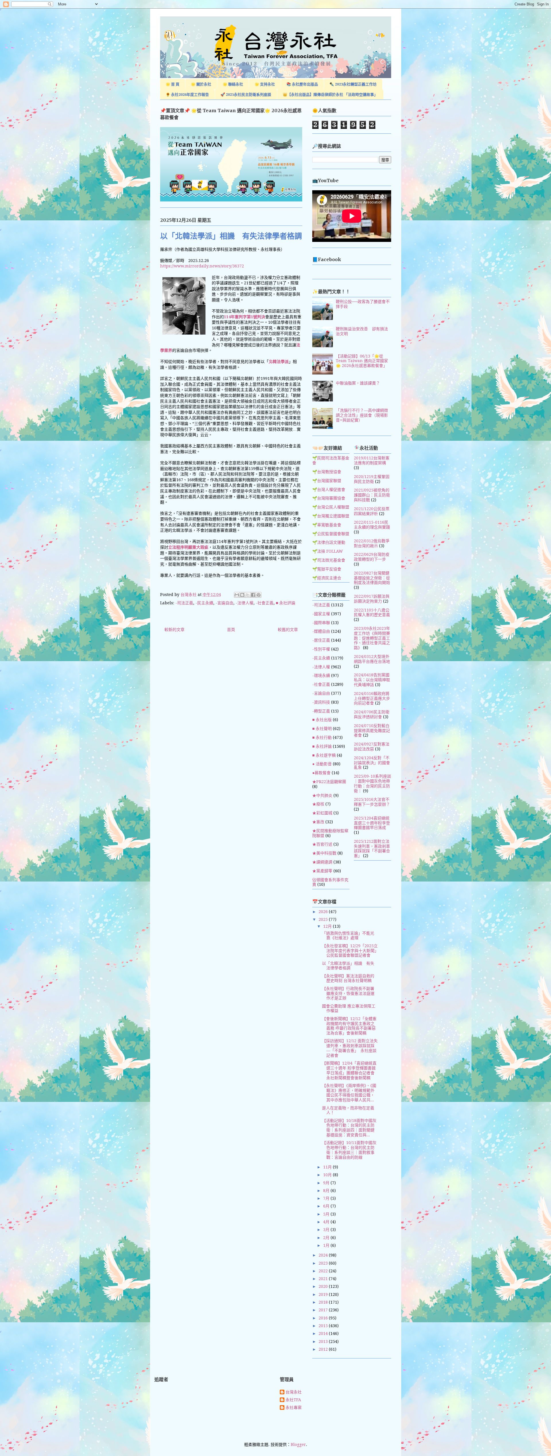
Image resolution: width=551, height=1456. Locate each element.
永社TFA (293, 1399)
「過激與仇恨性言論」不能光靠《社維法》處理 (348, 935)
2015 (324, 1325)
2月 (327, 1237)
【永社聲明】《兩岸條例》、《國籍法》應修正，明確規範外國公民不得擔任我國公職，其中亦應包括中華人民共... (349, 1092)
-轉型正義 (321, 711)
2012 (324, 1349)
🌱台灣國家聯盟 (326, 480)
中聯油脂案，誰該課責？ (358, 383)
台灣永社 (294, 1392)
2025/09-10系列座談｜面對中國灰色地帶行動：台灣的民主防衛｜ (372, 783)
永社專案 (294, 1407)
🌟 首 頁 (172, 84)
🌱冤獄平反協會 (326, 569)
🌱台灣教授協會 (326, 471)
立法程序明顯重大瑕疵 (188, 547)
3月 (327, 1229)
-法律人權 (244, 603)
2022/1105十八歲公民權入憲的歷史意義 (372, 612)
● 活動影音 (322, 764)
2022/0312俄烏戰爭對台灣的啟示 (371, 543)
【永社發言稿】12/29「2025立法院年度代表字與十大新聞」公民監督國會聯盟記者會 (350, 951)
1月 (327, 1245)
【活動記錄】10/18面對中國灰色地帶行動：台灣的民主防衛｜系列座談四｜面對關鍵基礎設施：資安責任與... (349, 1127)
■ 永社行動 (322, 737)
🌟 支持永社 (265, 84)
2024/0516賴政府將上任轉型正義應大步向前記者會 (372, 698)
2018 (324, 1302)
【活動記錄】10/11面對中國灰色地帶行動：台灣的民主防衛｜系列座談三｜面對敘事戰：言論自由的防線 (349, 1149)
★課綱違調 (322, 862)
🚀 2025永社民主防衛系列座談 (245, 94)
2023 (324, 1263)
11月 (328, 1167)
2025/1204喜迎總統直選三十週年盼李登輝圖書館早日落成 (372, 823)
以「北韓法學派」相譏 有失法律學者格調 (348, 965)
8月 (327, 1190)
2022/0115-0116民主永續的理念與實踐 (372, 524)
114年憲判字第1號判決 (244, 317)
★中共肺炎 (322, 795)
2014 (324, 1333)
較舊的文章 (288, 629)
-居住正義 (321, 640)
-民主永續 (204, 603)
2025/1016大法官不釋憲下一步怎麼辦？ (372, 802)
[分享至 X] (248, 595)
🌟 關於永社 (201, 84)
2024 (324, 1255)
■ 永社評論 (285, 603)
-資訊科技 (321, 702)
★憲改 (318, 822)
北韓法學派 (279, 361)
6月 (327, 1206)
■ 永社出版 (322, 719)
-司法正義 (184, 603)
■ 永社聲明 (322, 728)
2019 (324, 1294)
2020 (324, 1286)
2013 (324, 1341)
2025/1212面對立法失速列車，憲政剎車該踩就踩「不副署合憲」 (372, 848)
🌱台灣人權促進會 (328, 489)
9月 (327, 1183)
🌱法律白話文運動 (328, 542)
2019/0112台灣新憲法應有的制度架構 (371, 460)
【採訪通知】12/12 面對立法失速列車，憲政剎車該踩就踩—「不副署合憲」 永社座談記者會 (350, 1047)
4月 (327, 1222)
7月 (327, 1198)
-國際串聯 (321, 622)
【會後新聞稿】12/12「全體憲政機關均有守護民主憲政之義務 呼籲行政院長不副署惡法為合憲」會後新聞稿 (349, 1025)
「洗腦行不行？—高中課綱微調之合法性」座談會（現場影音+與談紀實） (362, 415)
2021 (324, 1278)
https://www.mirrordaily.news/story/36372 (202, 266)
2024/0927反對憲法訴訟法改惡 (371, 746)
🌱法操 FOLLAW (327, 551)
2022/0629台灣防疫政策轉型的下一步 (371, 557)
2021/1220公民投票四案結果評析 (371, 511)
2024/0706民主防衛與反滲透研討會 (371, 714)
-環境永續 (321, 675)
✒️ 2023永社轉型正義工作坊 (353, 84)
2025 (324, 919)
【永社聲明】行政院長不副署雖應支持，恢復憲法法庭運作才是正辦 (348, 993)
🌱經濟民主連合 (326, 578)
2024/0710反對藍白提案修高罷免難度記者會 (372, 730)
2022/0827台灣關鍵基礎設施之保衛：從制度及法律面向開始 (372, 578)
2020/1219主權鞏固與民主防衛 (371, 479)
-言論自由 (224, 603)
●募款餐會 (321, 772)
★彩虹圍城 (322, 813)
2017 (324, 1310)
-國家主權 (321, 613)
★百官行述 (322, 844)
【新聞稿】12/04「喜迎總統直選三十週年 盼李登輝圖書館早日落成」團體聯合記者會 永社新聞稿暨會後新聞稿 (349, 1070)
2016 (324, 1318)
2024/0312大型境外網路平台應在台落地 (372, 659)
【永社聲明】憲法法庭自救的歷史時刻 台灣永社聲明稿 (348, 978)
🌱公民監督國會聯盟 (330, 533)
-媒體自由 (321, 631)
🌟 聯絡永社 (233, 84)
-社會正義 (264, 603)
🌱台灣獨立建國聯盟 (330, 516)
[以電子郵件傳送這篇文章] (237, 595)
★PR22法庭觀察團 (329, 781)
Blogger (298, 1444)
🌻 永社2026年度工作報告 (187, 94)
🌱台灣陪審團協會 (328, 498)
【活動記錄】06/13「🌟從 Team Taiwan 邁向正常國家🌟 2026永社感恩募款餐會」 (362, 361)
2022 (324, 1271)
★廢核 (318, 804)
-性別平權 (321, 649)
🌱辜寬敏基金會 (326, 525)
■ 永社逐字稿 (324, 755)
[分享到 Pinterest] (258, 595)
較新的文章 (174, 629)
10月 (328, 1174)
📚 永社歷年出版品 (302, 84)
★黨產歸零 (322, 871)
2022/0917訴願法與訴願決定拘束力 (371, 598)
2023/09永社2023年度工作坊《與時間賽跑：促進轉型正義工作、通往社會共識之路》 (372, 638)
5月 (327, 1214)
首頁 (231, 629)
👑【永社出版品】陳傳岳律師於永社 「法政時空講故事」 (330, 94)
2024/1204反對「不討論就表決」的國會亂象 (372, 763)
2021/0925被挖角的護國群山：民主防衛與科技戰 (372, 495)
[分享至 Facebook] (253, 595)
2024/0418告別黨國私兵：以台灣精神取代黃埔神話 (372, 680)
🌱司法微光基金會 (328, 560)
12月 (328, 926)
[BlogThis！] (242, 595)
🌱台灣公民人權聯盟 (330, 507)
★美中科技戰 (324, 853)
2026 (324, 911)
